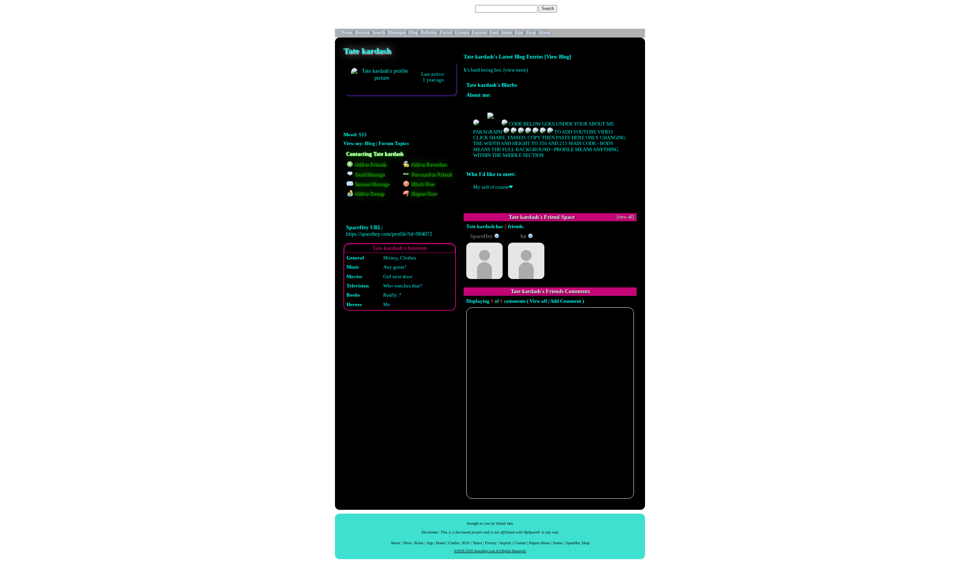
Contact (520, 543)
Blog (413, 32)
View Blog (557, 57)
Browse (362, 32)
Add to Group (369, 193)
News (407, 543)
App (519, 32)
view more (515, 70)
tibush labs (504, 523)
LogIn (618, 8)
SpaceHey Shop (577, 543)
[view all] (625, 217)
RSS (466, 543)
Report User (423, 193)
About (544, 32)
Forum (446, 32)
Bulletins (429, 32)
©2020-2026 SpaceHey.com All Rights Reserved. (490, 551)
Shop (531, 32)
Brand (440, 543)
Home (346, 32)
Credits (453, 543)
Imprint (505, 543)
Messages (397, 32)
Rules (419, 543)
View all (538, 301)
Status (557, 543)
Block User (422, 184)
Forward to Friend (430, 174)
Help (605, 8)
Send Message (369, 174)
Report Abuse (539, 543)
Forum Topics (394, 143)
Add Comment (565, 301)
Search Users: (461, 8)
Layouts (479, 32)
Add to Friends (370, 164)
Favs (494, 32)
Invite (506, 32)
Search (548, 8)
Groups (462, 32)
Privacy (491, 543)
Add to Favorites (428, 164)
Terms (477, 543)
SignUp (634, 8)
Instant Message (371, 184)
